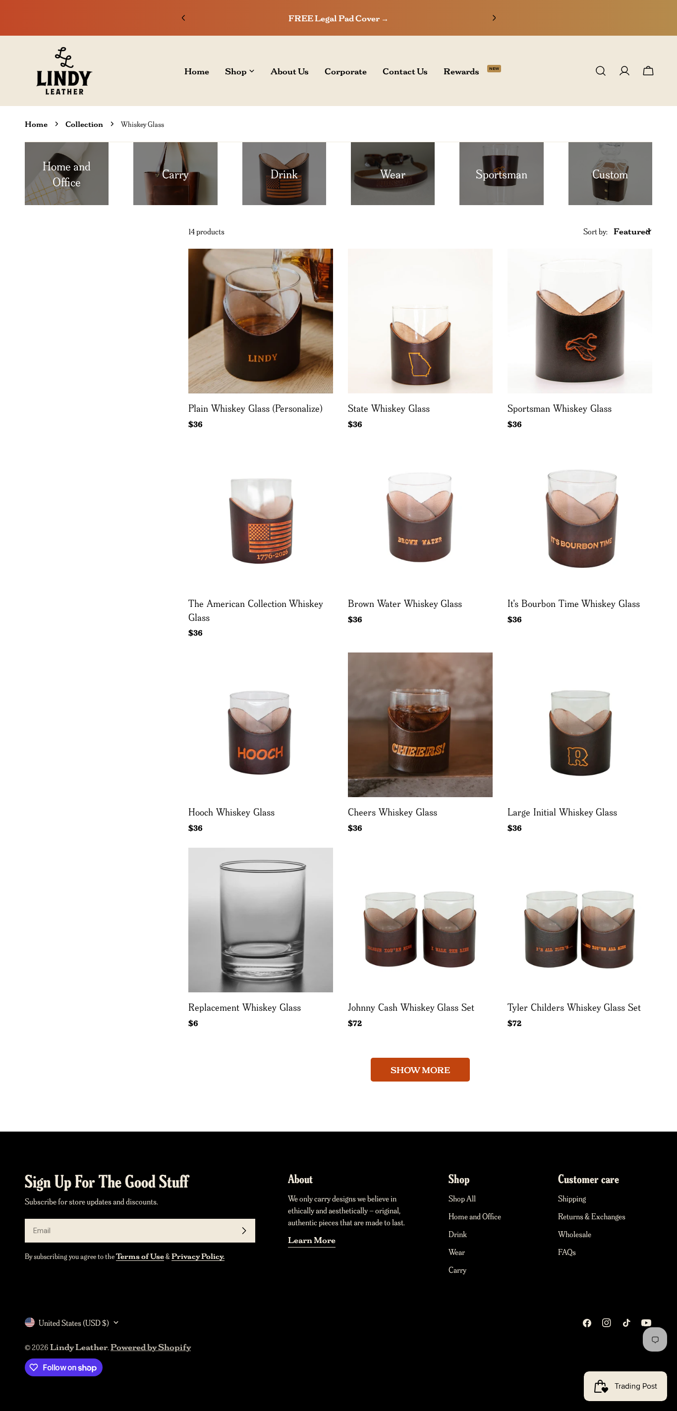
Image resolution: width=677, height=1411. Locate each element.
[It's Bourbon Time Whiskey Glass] (580, 516)
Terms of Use (140, 1256)
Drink (458, 1233)
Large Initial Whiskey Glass (562, 811)
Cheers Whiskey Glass (392, 811)
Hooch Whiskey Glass (231, 811)
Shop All (462, 1198)
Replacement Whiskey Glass (244, 1006)
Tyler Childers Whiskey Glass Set (574, 1006)
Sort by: (595, 230)
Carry (457, 1269)
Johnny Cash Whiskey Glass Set (411, 1006)
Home (36, 124)
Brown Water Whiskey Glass (405, 603)
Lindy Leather (79, 1346)
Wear (457, 1251)
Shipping (572, 1198)
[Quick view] (319, 270)
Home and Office (475, 1215)
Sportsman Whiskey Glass (560, 407)
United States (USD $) (74, 1322)
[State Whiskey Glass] (420, 321)
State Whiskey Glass (389, 407)
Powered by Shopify (151, 1346)
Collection (84, 124)
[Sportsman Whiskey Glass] (580, 321)
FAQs (567, 1251)
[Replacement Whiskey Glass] (260, 920)
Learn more (312, 1239)
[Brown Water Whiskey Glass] (420, 516)
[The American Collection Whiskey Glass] (260, 516)
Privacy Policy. (198, 1256)
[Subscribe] (243, 1230)
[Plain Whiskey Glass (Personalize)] (260, 321)
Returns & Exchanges (591, 1215)
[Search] (601, 71)
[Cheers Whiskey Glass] (420, 724)
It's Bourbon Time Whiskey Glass (574, 603)
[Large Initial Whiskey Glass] (580, 724)
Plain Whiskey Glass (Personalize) (255, 407)
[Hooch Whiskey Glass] (260, 724)
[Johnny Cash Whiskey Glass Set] (420, 920)
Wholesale (574, 1233)
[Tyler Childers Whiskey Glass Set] (580, 920)
